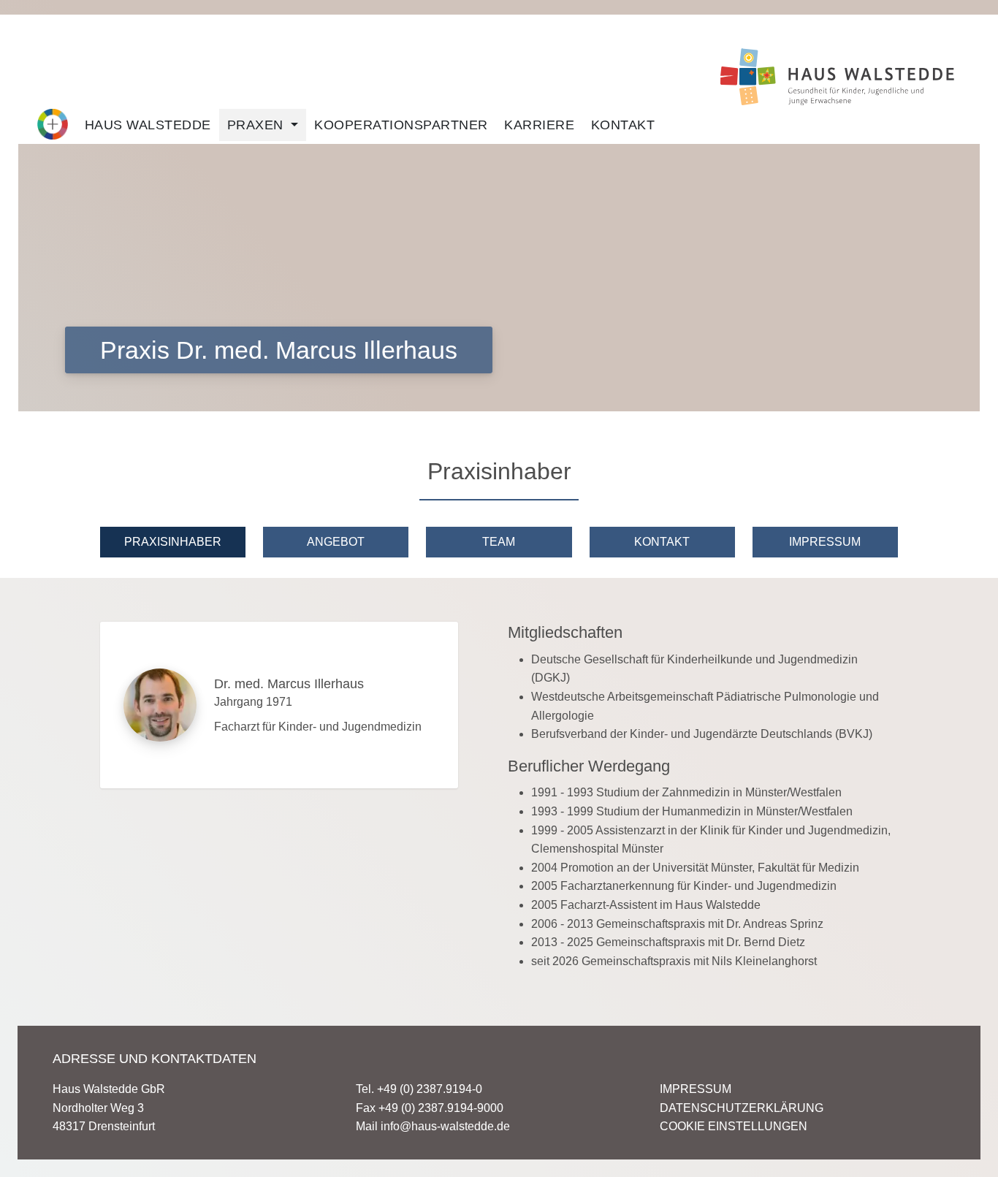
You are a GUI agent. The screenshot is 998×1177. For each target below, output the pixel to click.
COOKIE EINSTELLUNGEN (733, 1126)
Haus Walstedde (148, 125)
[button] (52, 124)
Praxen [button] (257, 125)
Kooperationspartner (401, 125)
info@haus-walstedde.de (445, 1126)
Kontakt (623, 125)
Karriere (539, 125)
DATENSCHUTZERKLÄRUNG (741, 1108)
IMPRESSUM (695, 1089)
